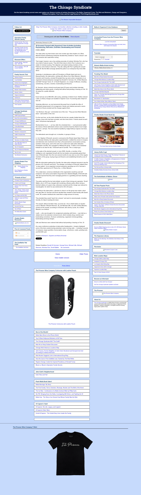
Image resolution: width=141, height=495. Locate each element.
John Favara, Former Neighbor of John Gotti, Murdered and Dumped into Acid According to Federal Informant (109, 85)
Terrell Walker (55, 247)
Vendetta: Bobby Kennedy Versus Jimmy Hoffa (106, 170)
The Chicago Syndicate (70, 8)
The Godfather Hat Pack (22, 247)
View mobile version (62, 258)
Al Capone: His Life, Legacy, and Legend (48, 407)
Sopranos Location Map (100, 269)
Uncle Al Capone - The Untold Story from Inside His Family (53, 413)
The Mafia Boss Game (20, 211)
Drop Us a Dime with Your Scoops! (103, 282)
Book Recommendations (21, 118)
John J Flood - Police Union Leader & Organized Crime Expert (22, 191)
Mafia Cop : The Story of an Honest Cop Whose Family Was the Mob (56, 397)
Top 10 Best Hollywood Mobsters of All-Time (49, 338)
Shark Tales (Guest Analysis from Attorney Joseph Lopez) (22, 101)
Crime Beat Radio (19, 126)
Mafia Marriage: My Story (43, 384)
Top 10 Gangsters (19, 147)
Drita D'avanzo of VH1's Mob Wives (103, 214)
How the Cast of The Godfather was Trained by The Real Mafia (55, 358)
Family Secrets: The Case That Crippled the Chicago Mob (21, 43)
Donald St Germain (53, 245)
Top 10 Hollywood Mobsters (22, 149)
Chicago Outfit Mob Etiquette (101, 91)
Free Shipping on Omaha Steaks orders (21, 171)
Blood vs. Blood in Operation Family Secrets (49, 365)
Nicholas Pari (46, 247)
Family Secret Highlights (21, 82)
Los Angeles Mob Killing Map (101, 264)
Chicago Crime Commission (22, 180)
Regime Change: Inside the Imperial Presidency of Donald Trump (55, 362)
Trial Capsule (18, 104)
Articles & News (19, 77)
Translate (107, 59)
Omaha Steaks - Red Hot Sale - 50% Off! (21, 63)
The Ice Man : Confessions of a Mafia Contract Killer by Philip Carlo (56, 391)
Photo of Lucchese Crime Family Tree (104, 211)
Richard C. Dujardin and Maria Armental (54, 235)
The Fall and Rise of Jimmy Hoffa (102, 167)
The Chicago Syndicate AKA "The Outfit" (48, 341)
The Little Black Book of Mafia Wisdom (21, 143)
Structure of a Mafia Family (21, 140)
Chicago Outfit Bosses (20, 121)
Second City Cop (19, 206)
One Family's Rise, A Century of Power (104, 202)
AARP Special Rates (20, 115)
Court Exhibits (18, 80)
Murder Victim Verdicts (20, 89)
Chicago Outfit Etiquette (21, 123)
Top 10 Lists (18, 152)
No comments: (65, 247)
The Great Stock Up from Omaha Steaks (110, 146)
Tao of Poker (18, 209)
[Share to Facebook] (42, 50)
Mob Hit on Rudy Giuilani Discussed (46, 344)
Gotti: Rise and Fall (41, 375)
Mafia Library (18, 129)
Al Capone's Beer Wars (43, 410)
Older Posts (84, 254)
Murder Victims (18, 92)
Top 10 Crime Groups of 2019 (102, 272)
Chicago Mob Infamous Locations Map (47, 347)
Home (58, 254)
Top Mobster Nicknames (21, 155)
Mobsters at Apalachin (20, 132)
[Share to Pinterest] (44, 50)
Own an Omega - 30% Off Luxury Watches (21, 67)
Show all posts (75, 36)
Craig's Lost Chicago (20, 183)
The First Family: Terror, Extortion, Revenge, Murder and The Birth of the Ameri (60, 387)
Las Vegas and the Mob (21, 195)
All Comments (20, 235)
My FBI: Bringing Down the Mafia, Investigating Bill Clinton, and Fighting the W (59, 394)
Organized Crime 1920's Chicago (103, 267)
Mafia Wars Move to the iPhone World (47, 335)
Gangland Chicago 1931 (100, 261)
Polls (16, 137)
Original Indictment (19, 95)
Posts (18, 233)
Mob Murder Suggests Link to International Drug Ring (52, 355)
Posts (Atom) (66, 265)
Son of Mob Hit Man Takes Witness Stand (105, 101)
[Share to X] (40, 50)
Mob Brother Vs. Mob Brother (101, 98)
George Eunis (64, 245)
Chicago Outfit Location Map (101, 258)
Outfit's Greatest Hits (20, 134)
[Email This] (37, 50)
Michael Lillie (72, 245)
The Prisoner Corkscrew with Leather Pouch (61, 324)
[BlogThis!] (38, 50)
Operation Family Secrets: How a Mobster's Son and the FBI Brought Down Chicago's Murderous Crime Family (22, 50)
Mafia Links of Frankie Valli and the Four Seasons (107, 196)
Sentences (17, 97)
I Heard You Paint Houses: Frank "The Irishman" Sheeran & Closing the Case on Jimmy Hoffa (109, 155)
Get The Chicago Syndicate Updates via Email (106, 284)
